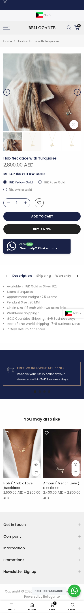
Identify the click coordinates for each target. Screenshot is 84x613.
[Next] (77, 92)
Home (7, 41)
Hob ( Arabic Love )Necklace (17, 485)
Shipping (43, 276)
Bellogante (51, 596)
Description (22, 276)
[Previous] (6, 92)
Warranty (63, 276)
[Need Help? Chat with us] (74, 591)
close (5, 1)
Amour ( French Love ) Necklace (61, 485)
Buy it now (42, 229)
